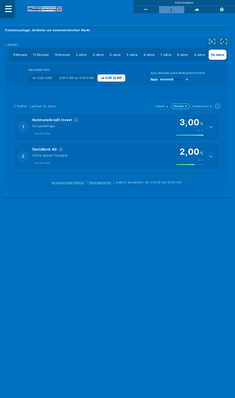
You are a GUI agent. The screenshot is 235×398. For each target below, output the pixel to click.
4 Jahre (115, 55)
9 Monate (20, 55)
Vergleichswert (202, 106)
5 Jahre (132, 55)
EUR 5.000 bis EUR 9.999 (76, 78)
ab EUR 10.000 (111, 78)
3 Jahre (98, 55)
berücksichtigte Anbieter (68, 182)
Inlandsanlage (42, 133)
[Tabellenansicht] (146, 9)
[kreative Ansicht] (197, 9)
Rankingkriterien (100, 182)
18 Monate (62, 55)
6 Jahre (149, 55)
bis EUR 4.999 (42, 78)
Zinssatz (180, 106)
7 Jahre (165, 55)
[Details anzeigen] (211, 127)
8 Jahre (182, 55)
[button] (117, 126)
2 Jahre (81, 55)
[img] (190, 135)
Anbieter (162, 106)
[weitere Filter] (212, 41)
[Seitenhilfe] (222, 9)
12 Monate (41, 55)
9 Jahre (199, 55)
